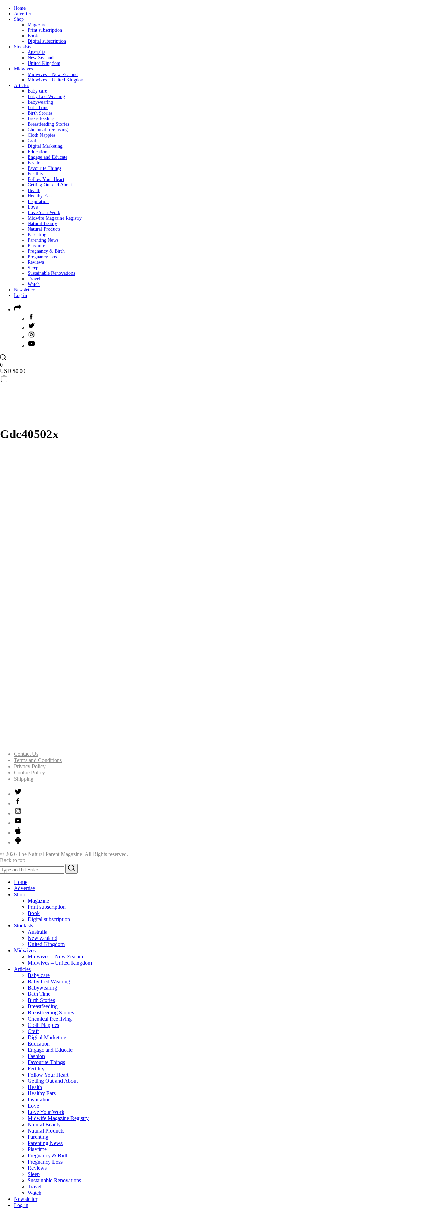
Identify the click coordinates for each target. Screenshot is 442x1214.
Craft (33, 140)
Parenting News (43, 240)
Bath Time (38, 107)
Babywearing (40, 102)
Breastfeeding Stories (48, 124)
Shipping (23, 779)
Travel (34, 278)
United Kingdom (44, 63)
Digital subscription (47, 41)
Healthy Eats (40, 196)
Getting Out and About (50, 184)
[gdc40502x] (202, 736)
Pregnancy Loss (43, 256)
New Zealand (41, 57)
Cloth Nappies (41, 135)
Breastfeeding (41, 118)
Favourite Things (44, 168)
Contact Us (26, 754)
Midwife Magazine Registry (55, 218)
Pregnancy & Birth (46, 251)
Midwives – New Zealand (53, 74)
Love (33, 207)
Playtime (36, 245)
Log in (20, 295)
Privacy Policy (30, 766)
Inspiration (38, 201)
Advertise (23, 13)
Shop (19, 19)
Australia (36, 52)
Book (33, 35)
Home (20, 8)
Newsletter (24, 289)
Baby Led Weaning (46, 96)
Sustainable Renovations (51, 273)
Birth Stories (40, 113)
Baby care (37, 91)
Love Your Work (44, 212)
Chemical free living (48, 129)
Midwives (23, 68)
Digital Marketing (45, 146)
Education (37, 151)
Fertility (36, 173)
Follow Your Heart (46, 179)
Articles (21, 85)
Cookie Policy (29, 772)
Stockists (22, 46)
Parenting (37, 234)
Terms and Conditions (38, 760)
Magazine (37, 24)
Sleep (33, 267)
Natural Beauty (42, 223)
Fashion (35, 162)
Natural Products (44, 229)
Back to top (12, 860)
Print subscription (45, 30)
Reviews (36, 262)
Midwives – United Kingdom (56, 80)
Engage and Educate (47, 157)
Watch (34, 284)
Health (34, 190)
